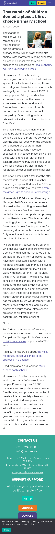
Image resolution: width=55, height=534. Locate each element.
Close (6, 530)
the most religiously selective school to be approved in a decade (25, 355)
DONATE (27, 515)
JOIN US (27, 508)
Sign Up (27, 498)
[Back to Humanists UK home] (10, 3)
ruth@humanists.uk (14, 341)
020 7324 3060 (26, 447)
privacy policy (28, 524)
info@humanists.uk (28, 451)
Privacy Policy (18, 472)
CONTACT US (27, 440)
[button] (49, 3)
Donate (41, 3)
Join (33, 3)
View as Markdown (34, 472)
